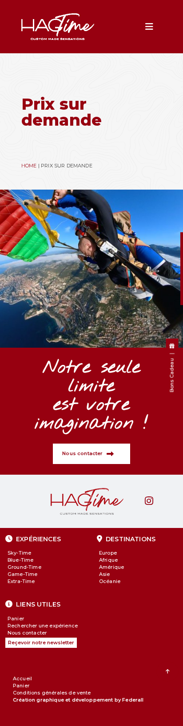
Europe (108, 553)
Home (29, 166)
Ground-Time (24, 567)
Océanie (109, 581)
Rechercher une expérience (43, 626)
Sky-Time (19, 553)
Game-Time (22, 574)
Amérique (111, 567)
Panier (16, 618)
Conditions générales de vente (52, 693)
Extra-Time (21, 581)
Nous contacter (27, 633)
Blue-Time (20, 560)
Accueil (22, 678)
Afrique (108, 560)
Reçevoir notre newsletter (41, 642)
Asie (104, 574)
